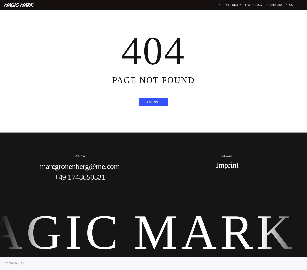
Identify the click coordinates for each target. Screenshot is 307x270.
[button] (301, 5)
